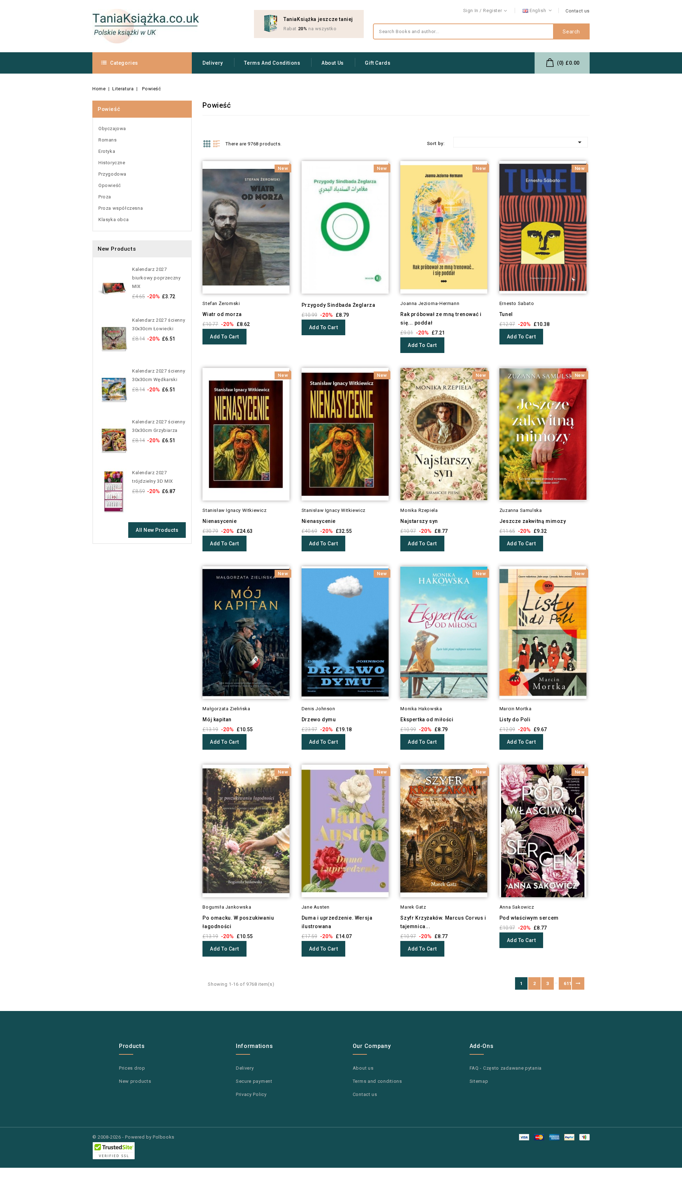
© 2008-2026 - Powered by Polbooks (133, 1137)
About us (332, 63)
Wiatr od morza (222, 314)
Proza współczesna (120, 208)
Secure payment (254, 1081)
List (216, 143)
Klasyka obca (113, 219)
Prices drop (132, 1068)
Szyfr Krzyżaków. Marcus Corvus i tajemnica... (443, 922)
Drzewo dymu (319, 719)
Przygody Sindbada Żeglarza (338, 305)
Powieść (109, 109)
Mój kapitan (217, 719)
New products (135, 1081)
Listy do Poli (515, 719)
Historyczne (111, 162)
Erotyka (106, 151)
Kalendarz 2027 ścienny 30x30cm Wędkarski (158, 375)
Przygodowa (112, 174)
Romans (107, 140)
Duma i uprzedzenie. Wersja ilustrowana (337, 922)
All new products (157, 530)
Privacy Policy (251, 1094)
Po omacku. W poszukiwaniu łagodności (238, 922)
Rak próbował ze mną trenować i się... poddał (440, 318)
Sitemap (479, 1081)
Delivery (212, 63)
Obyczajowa (112, 128)
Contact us (577, 11)
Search (571, 31)
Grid (206, 143)
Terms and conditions (272, 63)
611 (567, 983)
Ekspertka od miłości (426, 719)
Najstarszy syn (419, 521)
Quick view (193, 180)
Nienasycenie (219, 521)
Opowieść (109, 185)
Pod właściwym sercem (529, 918)
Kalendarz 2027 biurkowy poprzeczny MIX (156, 278)
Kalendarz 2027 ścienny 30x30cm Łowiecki (158, 324)
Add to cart (224, 336)
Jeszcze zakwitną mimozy (532, 521)
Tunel (506, 314)
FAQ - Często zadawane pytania (506, 1068)
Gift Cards (377, 63)
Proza (104, 196)
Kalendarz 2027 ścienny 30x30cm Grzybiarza (158, 426)
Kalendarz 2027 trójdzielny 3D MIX (152, 477)
